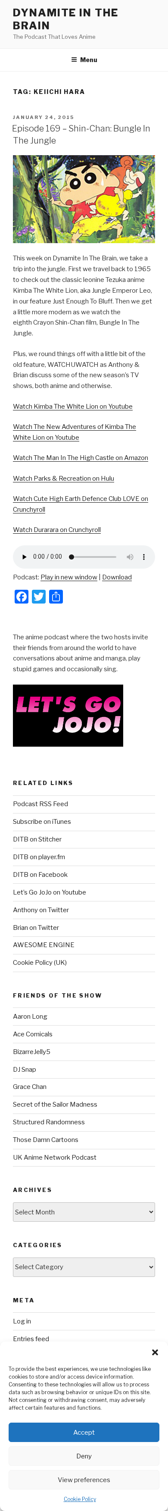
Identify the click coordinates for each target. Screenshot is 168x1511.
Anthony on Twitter (41, 910)
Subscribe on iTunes (42, 822)
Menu (88, 59)
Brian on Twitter (36, 928)
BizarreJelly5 (31, 1052)
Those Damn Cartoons (45, 1140)
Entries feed (31, 1339)
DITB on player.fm (39, 857)
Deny (84, 1456)
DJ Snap (24, 1069)
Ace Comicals (33, 1034)
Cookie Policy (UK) (40, 963)
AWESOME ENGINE (44, 945)
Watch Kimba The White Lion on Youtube (73, 406)
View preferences (84, 1480)
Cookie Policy (80, 1499)
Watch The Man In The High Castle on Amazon (80, 458)
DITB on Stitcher (37, 839)
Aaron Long (30, 1016)
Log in (22, 1321)
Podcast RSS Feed (40, 804)
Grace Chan (30, 1087)
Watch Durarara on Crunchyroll (57, 530)
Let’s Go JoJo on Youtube (49, 892)
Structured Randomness (49, 1122)
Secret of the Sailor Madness (55, 1104)
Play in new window (68, 577)
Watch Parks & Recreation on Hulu (63, 478)
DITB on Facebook (40, 875)
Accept (84, 1432)
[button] (155, 1352)
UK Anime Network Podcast (54, 1157)
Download (117, 577)
